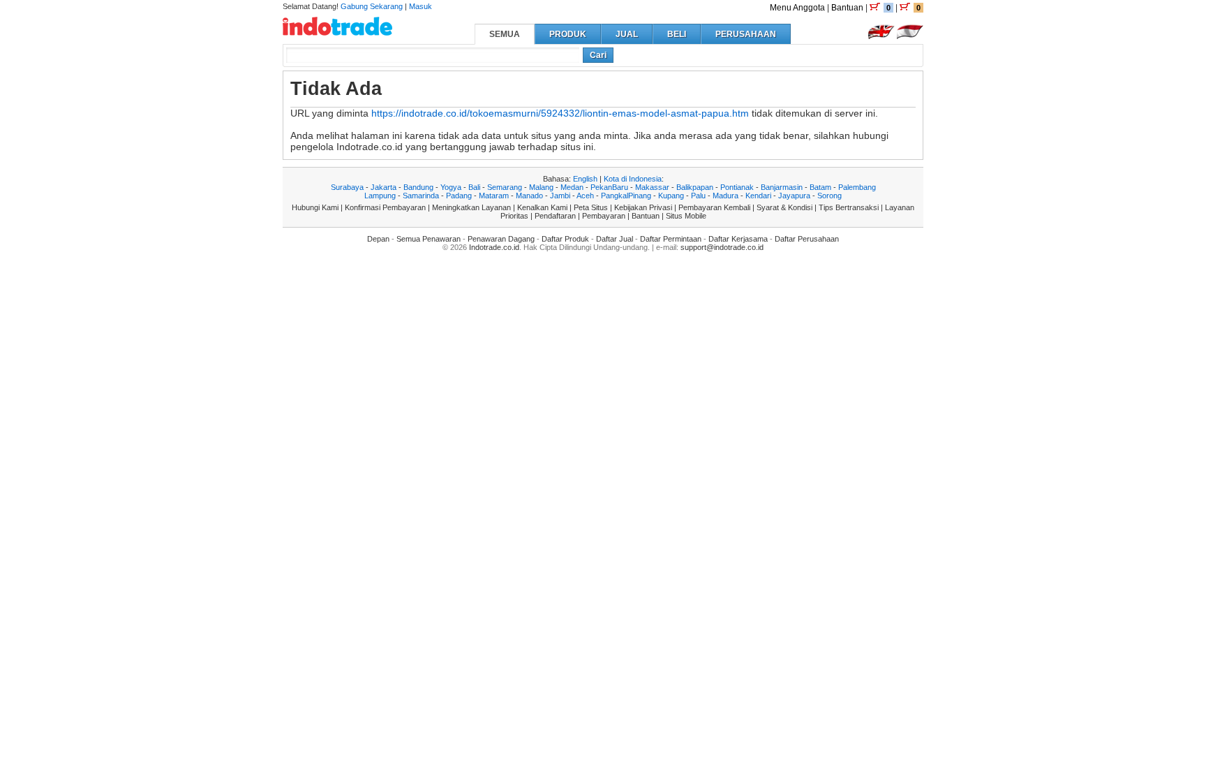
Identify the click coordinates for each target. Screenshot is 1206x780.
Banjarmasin (782, 187)
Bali (474, 187)
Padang (459, 195)
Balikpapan (694, 187)
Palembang (857, 187)
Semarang (504, 187)
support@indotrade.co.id (722, 247)
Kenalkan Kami (542, 207)
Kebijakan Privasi (643, 207)
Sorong (829, 195)
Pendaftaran (555, 216)
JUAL (627, 34)
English (585, 179)
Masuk (420, 6)
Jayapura (794, 195)
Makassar (652, 187)
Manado (529, 195)
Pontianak (737, 187)
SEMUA (504, 34)
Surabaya (347, 187)
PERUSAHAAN (745, 34)
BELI (676, 34)
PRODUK (567, 34)
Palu (698, 195)
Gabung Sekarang (372, 6)
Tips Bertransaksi (849, 207)
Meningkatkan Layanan (471, 207)
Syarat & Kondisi (784, 207)
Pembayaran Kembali (714, 207)
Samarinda (421, 195)
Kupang (671, 195)
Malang (541, 187)
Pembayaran (603, 216)
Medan (571, 187)
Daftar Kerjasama (738, 239)
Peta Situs (591, 207)
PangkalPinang (626, 195)
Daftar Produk (565, 239)
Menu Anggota (797, 8)
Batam (820, 187)
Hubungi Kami (315, 207)
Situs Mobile (686, 216)
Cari (598, 55)
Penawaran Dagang (501, 239)
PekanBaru (609, 187)
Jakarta (383, 187)
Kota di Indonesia (633, 179)
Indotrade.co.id (494, 247)
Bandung (418, 187)
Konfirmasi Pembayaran (385, 207)
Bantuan (847, 8)
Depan (378, 239)
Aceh (585, 195)
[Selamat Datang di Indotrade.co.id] (337, 30)
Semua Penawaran (428, 239)
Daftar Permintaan (670, 239)
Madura (725, 195)
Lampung (380, 195)
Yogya (450, 187)
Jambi (560, 195)
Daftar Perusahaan (807, 239)
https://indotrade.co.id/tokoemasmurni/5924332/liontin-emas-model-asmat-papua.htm (560, 113)
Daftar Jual (614, 239)
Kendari (758, 195)
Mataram (494, 195)
